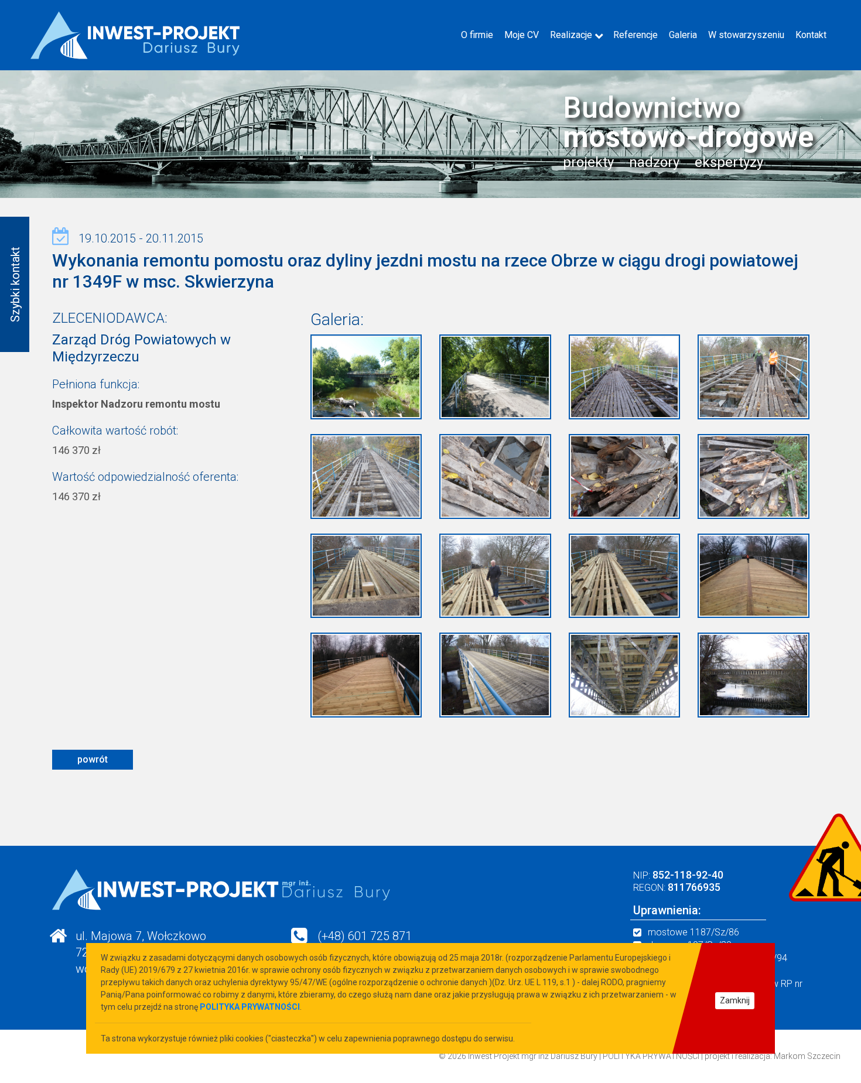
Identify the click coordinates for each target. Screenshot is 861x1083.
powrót (92, 759)
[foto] (366, 375)
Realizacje (571, 34)
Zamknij (735, 1000)
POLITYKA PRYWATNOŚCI (651, 1056)
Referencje (635, 34)
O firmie (477, 34)
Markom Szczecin (807, 1056)
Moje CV (521, 34)
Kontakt (810, 34)
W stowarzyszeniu (746, 34)
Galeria (683, 34)
